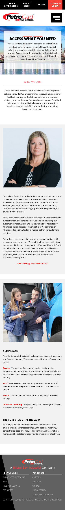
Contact (36, 486)
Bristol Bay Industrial (27, 467)
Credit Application (11, 4)
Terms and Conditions (42, 494)
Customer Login (55, 4)
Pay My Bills (27, 4)
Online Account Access (14, 477)
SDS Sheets (8, 490)
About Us (36, 481)
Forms (5, 481)
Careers (41, 5)
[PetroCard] (18, 15)
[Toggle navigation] (56, 17)
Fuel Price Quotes (11, 486)
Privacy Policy (39, 490)
